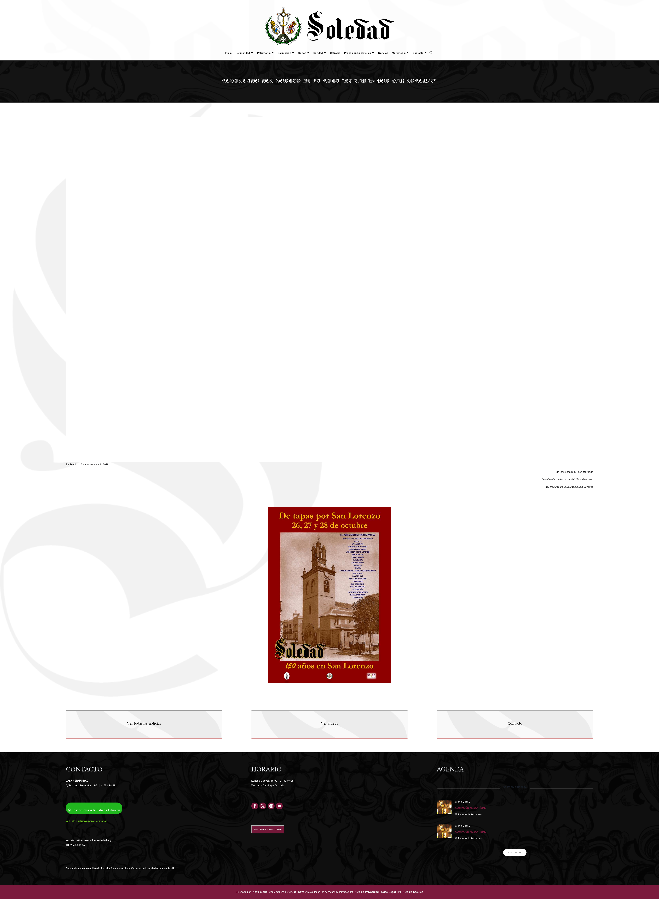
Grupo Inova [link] (296, 892)
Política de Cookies (410, 892)
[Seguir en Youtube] (279, 806)
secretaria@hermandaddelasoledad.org (88, 840)
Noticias (383, 53)
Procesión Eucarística (357, 53)
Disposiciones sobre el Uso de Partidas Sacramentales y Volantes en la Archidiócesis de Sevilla (120, 868)
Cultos (302, 53)
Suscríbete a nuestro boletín (267, 829)
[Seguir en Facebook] (254, 806)
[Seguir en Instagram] (271, 806)
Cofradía (335, 53)
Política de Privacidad (364, 892)
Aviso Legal (388, 892)
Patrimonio (264, 53)
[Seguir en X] (262, 806)
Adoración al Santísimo (471, 807)
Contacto (418, 53)
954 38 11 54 (77, 845)
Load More (514, 852)
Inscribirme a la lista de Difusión (96, 810)
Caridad (318, 53)
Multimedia (399, 53)
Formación (284, 53)
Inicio (228, 53)
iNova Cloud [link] (260, 892)
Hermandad (242, 53)
